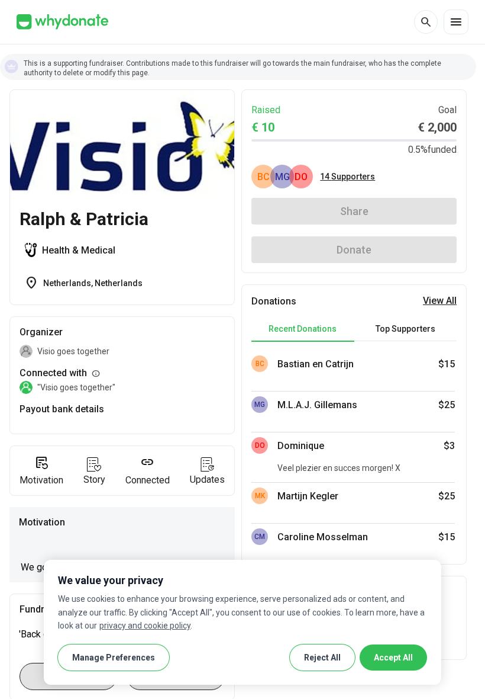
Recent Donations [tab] (303, 329)
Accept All (393, 657)
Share (354, 211)
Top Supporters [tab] (405, 329)
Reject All (322, 657)
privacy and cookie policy (144, 625)
